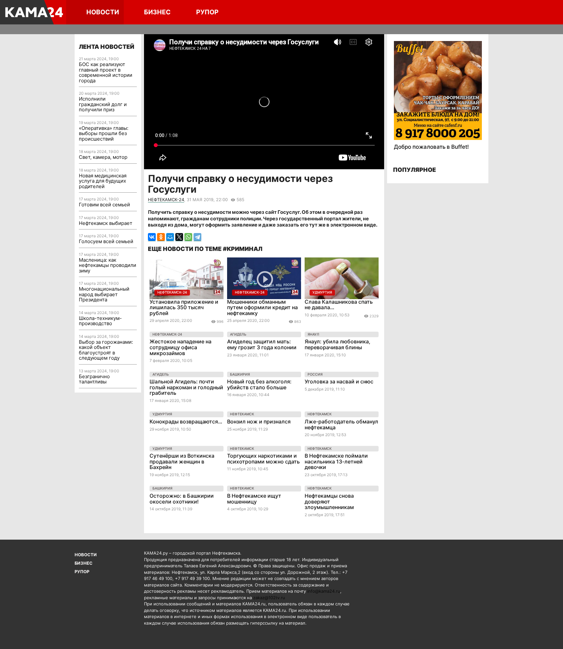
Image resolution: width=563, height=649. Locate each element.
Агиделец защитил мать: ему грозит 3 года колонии (261, 344)
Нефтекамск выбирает (105, 223)
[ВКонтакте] (152, 237)
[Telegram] (197, 237)
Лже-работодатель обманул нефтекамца (341, 424)
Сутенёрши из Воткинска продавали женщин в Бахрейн (182, 461)
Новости (102, 12)
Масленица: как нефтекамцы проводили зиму (107, 265)
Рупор (207, 12)
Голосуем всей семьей (106, 241)
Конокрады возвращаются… (186, 421)
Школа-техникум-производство (100, 321)
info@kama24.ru (323, 591)
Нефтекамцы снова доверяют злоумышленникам (329, 501)
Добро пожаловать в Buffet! (431, 147)
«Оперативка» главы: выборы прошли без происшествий (103, 133)
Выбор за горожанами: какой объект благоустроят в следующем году (106, 350)
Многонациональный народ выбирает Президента (104, 294)
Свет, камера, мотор (103, 157)
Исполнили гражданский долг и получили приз (103, 104)
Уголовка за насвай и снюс (339, 381)
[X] (179, 237)
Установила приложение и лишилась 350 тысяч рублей (184, 307)
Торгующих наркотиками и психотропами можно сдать (263, 458)
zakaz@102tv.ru (269, 597)
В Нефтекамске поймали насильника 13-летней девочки (336, 461)
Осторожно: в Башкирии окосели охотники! (182, 498)
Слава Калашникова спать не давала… (339, 304)
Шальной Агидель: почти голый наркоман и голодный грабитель (186, 387)
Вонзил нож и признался (259, 421)
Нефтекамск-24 (166, 199)
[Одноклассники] (161, 237)
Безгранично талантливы (94, 379)
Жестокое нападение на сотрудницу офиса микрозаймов (180, 347)
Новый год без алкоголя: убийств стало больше (259, 384)
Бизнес (157, 12)
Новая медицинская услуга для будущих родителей (102, 181)
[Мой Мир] (170, 237)
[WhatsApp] (188, 237)
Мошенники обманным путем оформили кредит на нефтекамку (262, 307)
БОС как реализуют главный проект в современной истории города (105, 72)
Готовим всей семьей (104, 204)
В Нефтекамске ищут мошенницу (254, 498)
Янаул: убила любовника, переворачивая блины (337, 344)
